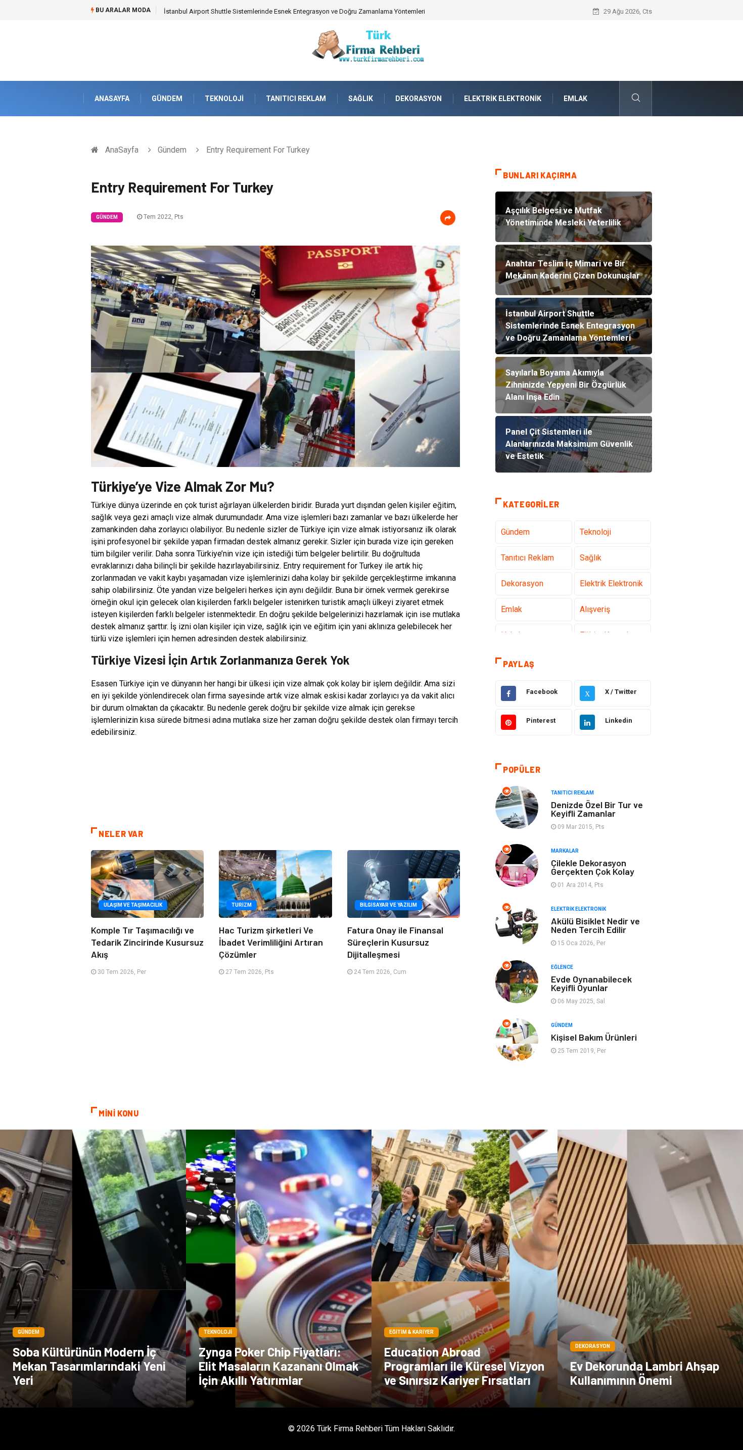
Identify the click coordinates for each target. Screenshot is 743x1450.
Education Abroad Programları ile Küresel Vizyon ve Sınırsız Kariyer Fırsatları (464, 1365)
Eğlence (562, 967)
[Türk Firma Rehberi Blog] (371, 50)
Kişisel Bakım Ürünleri (594, 1037)
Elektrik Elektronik (502, 99)
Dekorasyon (418, 99)
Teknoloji (224, 99)
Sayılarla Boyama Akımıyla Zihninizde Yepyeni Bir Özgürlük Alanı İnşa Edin (270, 11)
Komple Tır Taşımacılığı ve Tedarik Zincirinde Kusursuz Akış (147, 942)
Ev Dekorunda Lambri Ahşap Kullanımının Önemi (644, 1373)
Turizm (241, 905)
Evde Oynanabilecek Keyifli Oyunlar (591, 983)
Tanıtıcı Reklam (296, 99)
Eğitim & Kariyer (411, 1332)
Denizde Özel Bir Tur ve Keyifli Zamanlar (597, 809)
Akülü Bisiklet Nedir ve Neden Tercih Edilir (595, 925)
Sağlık (360, 99)
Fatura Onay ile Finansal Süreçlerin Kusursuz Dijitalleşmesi (395, 942)
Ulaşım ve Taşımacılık (133, 905)
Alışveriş (595, 609)
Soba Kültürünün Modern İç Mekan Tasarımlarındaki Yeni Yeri (89, 1365)
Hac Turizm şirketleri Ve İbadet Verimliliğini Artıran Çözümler (271, 942)
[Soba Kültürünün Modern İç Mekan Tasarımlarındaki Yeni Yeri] (93, 1269)
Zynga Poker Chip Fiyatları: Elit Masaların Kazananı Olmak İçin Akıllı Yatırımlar (279, 1365)
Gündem (167, 99)
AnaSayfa (112, 99)
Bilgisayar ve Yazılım (388, 905)
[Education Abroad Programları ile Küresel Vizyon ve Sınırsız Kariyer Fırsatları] (465, 1269)
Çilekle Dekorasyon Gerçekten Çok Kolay (592, 867)
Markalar (565, 851)
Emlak (575, 99)
